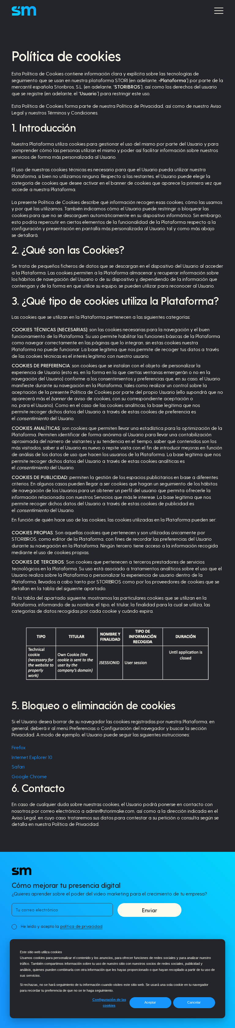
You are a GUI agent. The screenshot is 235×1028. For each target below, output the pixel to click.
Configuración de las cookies (109, 1002)
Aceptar (150, 1002)
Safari (18, 766)
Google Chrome (29, 776)
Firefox (18, 747)
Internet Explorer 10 (32, 757)
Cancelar (194, 1002)
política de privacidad (81, 926)
